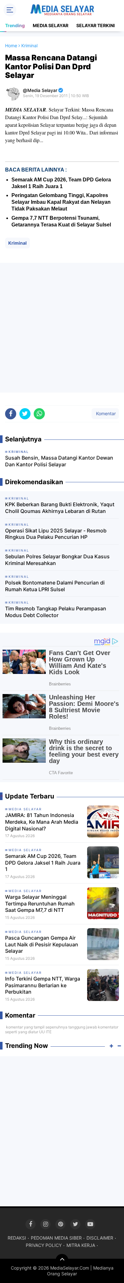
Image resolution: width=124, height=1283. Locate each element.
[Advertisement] (62, 327)
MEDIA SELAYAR (50, 25)
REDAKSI (17, 1238)
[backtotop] (62, 1260)
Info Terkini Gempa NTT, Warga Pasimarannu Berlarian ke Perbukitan (42, 985)
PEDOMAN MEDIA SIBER (56, 1238)
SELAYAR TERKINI (95, 25)
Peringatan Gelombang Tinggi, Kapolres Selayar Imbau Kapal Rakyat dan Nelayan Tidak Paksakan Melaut (61, 202)
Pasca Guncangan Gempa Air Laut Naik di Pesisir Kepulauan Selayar (41, 944)
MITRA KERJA (80, 1245)
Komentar (105, 413)
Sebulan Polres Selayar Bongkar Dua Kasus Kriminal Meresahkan (57, 559)
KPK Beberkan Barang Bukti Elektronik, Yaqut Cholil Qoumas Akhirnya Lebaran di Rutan (59, 507)
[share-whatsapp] (39, 413)
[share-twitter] (25, 413)
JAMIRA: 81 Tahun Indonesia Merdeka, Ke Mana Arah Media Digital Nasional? (41, 822)
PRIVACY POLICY (44, 1245)
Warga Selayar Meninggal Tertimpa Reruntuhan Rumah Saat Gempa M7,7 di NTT (40, 903)
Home (11, 45)
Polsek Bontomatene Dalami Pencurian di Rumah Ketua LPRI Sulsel (55, 585)
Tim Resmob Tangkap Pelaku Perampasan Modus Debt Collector (55, 611)
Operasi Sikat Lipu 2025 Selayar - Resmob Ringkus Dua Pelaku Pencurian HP (56, 533)
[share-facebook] (10, 413)
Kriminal (17, 243)
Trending (15, 25)
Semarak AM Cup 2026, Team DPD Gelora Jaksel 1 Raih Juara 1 (42, 863)
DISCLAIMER (99, 1238)
